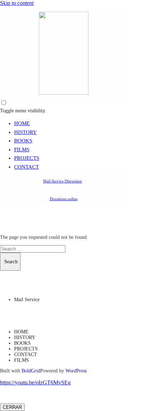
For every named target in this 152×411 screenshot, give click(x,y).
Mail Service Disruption (62, 181)
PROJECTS (26, 158)
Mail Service (27, 299)
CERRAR (12, 407)
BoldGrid (31, 370)
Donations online (64, 199)
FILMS (21, 149)
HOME (22, 123)
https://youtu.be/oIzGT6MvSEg (35, 382)
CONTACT (26, 167)
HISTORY (25, 132)
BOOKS (23, 140)
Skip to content (17, 3)
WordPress (76, 370)
